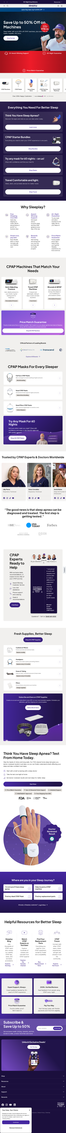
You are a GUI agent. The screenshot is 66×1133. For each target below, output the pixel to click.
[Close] (29, 1110)
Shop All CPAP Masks (17, 438)
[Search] (7, 6)
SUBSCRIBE (57, 1028)
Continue (16, 1122)
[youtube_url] (10, 1104)
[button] (62, 6)
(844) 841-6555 (51, 616)
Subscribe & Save (33, 708)
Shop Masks (33, 170)
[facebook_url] (2, 1104)
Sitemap (48, 1112)
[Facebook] (4, 498)
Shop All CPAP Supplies (33, 640)
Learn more (33, 127)
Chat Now (15, 605)
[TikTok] (10, 498)
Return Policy (41, 1112)
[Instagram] (7, 498)
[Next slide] (7, 2)
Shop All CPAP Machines (33, 330)
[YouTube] (13, 498)
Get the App (33, 1047)
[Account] (58, 6)
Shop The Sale (11, 38)
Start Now (33, 784)
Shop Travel (33, 192)
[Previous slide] (4, 2)
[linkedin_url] (14, 1104)
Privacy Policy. (6, 1118)
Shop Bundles (33, 149)
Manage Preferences (15, 1127)
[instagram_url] (7, 1105)
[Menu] (4, 6)
